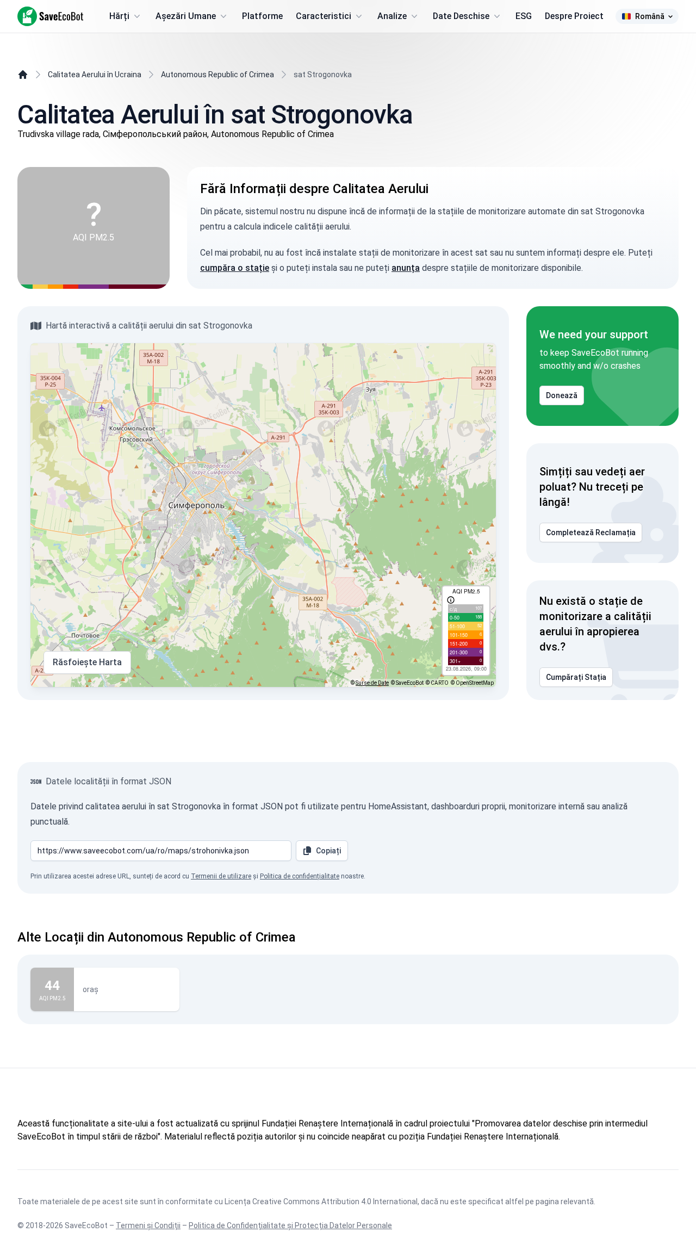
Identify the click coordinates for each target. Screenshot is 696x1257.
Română (649, 16)
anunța (405, 268)
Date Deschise (461, 16)
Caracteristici (323, 16)
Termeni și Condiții (148, 1225)
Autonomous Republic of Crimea (217, 74)
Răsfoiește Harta (87, 662)
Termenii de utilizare (221, 876)
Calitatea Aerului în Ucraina (94, 74)
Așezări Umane (186, 16)
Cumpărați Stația (576, 677)
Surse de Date (372, 683)
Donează (561, 395)
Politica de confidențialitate (299, 876)
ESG (523, 16)
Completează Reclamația (591, 532)
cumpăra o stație (234, 268)
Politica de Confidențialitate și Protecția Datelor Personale (290, 1225)
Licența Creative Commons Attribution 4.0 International (321, 1201)
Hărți (119, 16)
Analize (392, 16)
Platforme (262, 16)
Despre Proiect (574, 16)
